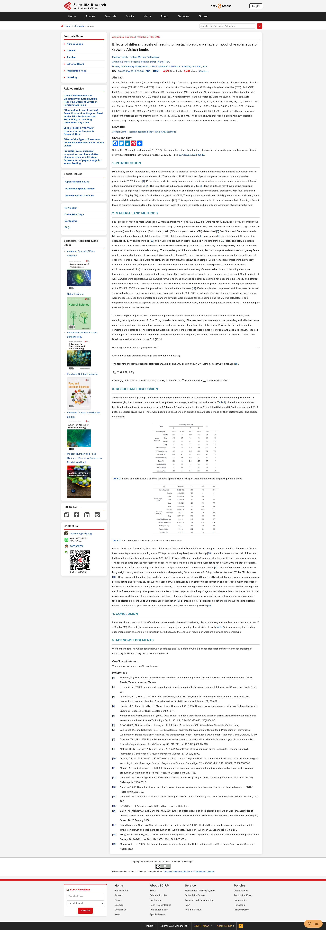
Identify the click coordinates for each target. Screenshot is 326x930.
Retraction (239, 904)
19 (209, 605)
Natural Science (75, 294)
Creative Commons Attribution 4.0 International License (188, 872)
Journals (110, 16)
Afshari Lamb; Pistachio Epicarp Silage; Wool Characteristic (144, 131)
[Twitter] (66, 514)
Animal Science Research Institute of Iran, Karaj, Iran (140, 61)
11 (222, 240)
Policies (239, 885)
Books (130, 16)
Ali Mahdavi (153, 57)
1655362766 (77, 546)
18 (114, 577)
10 (152, 240)
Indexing (72, 77)
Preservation (240, 900)
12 (194, 288)
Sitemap (119, 904)
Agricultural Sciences (123, 37)
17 (216, 567)
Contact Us (71, 221)
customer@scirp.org (81, 533)
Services (183, 16)
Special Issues (157, 914)
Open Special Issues (77, 181)
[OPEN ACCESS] (221, 5)
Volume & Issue (193, 909)
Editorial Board (75, 64)
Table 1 (221, 402)
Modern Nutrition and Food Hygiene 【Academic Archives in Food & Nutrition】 (84, 458)
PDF (148, 71)
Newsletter (71, 207)
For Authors (156, 900)
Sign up (149, 925)
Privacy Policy (241, 909)
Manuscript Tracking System (200, 890)
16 (209, 553)
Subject (119, 895)
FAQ (67, 227)
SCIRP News (201, 925)
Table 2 (220, 627)
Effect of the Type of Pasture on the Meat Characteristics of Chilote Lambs (84, 142)
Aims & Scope (75, 43)
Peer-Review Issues (160, 904)
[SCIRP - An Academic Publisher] (85, 5)
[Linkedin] (86, 514)
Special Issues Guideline (79, 195)
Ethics (153, 890)
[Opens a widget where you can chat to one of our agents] (313, 924)
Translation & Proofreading (199, 900)
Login (256, 5)
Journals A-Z (121, 890)
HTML (156, 71)
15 (236, 363)
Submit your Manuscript (173, 925)
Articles (90, 16)
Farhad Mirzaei (138, 57)
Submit (203, 16)
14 (114, 796)
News (147, 16)
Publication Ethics (243, 895)
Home (72, 16)
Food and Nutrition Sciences (82, 374)
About (164, 16)
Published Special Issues (80, 188)
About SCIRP (159, 885)
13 (114, 787)
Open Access (241, 890)
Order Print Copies (195, 895)
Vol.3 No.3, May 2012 (148, 37)
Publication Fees (76, 70)
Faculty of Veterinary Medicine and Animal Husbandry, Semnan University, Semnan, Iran (159, 66)
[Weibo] (97, 514)
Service (190, 885)
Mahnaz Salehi (120, 57)
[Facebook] (76, 514)
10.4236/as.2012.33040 (131, 71)
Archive (71, 57)
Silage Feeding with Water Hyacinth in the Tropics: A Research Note (79, 130)
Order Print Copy (74, 214)
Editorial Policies (158, 895)
